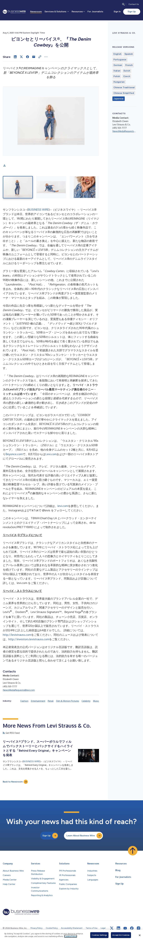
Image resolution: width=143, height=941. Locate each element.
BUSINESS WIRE (38, 209)
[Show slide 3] (85, 187)
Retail (50, 701)
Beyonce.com (14, 454)
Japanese (119, 98)
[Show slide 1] (18, 187)
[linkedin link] (118, 928)
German (118, 65)
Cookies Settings (99, 935)
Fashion (24, 701)
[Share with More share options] (46, 57)
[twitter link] (111, 928)
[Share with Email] (33, 57)
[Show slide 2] (51, 187)
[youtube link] (125, 928)
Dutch (127, 71)
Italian (117, 71)
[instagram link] (138, 928)
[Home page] (14, 12)
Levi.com (51, 454)
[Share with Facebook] (27, 57)
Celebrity (86, 701)
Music (96, 701)
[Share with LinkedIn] (15, 57)
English (117, 54)
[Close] (139, 935)
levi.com (63, 506)
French (129, 65)
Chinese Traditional (124, 87)
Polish (117, 76)
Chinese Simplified (124, 93)
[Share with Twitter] (21, 57)
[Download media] (4, 165)
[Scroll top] (132, 850)
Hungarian (119, 82)
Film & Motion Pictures (67, 701)
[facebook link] (132, 928)
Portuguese (120, 59)
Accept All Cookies (120, 935)
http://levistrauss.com (17, 634)
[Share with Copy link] (40, 57)
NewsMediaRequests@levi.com (19, 690)
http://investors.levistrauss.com (28, 639)
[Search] (123, 4)
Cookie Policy (71, 936)
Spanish (129, 54)
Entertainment (38, 701)
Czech (126, 76)
